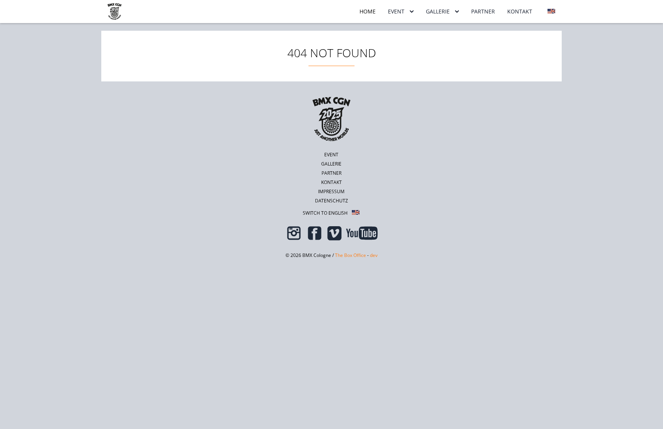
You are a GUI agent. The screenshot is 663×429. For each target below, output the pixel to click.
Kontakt (519, 11)
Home (368, 11)
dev (374, 255)
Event (396, 11)
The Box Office (350, 255)
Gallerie (438, 11)
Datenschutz (331, 200)
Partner (483, 11)
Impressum (331, 191)
